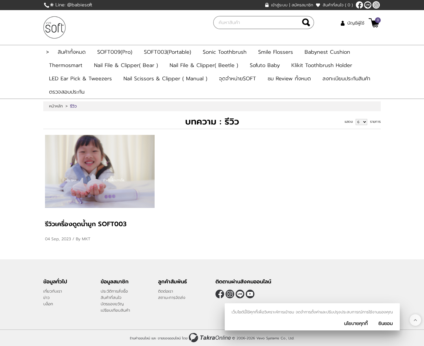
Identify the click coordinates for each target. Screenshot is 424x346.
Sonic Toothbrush (225, 52)
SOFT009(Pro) (114, 52)
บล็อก (48, 304)
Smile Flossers (275, 52)
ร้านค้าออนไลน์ (140, 338)
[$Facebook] (359, 5)
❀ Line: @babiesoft (71, 4)
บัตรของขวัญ (112, 304)
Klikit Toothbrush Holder (321, 65)
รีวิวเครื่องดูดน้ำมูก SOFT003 (86, 224)
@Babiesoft (368, 5)
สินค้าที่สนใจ (338, 5)
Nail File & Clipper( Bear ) (126, 65)
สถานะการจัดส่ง (171, 298)
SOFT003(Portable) (167, 52)
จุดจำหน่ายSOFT (237, 79)
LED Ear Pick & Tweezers (80, 79)
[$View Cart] (374, 22)
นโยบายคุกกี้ (356, 323)
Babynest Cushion (327, 52)
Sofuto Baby (265, 65)
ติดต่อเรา (165, 291)
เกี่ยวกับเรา (52, 291)
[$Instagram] (376, 5)
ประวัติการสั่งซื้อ (114, 291)
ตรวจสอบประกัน (67, 92)
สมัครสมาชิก (302, 5)
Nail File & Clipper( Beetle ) (204, 65)
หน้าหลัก (56, 106)
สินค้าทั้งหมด (72, 52)
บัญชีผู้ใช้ (355, 23)
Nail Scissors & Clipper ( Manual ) (165, 79)
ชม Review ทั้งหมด (289, 79)
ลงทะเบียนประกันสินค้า (346, 79)
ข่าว (46, 298)
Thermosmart (65, 65)
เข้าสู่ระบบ (279, 5)
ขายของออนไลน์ (169, 338)
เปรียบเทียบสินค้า (115, 310)
